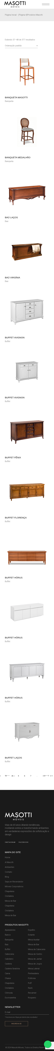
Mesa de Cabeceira (36, 949)
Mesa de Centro (35, 954)
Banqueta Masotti (16, 97)
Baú (6, 221)
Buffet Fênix (13, 457)
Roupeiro (32, 997)
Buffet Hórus (13, 577)
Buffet (7, 341)
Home (7, 857)
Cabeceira (9, 954)
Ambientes (9, 867)
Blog (7, 877)
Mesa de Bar (10, 901)
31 (51, 776)
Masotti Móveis (18, 1048)
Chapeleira (9, 891)
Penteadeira (33, 973)
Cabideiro (9, 959)
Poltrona (32, 978)
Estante (31, 935)
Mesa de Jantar (35, 959)
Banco (8, 935)
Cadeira (8, 964)
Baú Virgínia (12, 277)
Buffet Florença (16, 517)
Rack (30, 988)
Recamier (32, 993)
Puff (30, 983)
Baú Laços (11, 217)
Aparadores (10, 930)
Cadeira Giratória (12, 968)
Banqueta (9, 101)
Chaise (8, 978)
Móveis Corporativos (14, 886)
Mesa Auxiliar (34, 939)
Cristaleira (9, 896)
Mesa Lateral (33, 968)
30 (44, 776)
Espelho (31, 930)
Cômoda (9, 993)
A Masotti (9, 862)
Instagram (10, 842)
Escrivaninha (10, 997)
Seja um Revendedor (14, 881)
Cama (7, 973)
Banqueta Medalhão (17, 157)
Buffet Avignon (14, 337)
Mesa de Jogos (35, 964)
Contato (8, 872)
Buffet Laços (13, 758)
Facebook (24, 842)
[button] (47, 1044)
